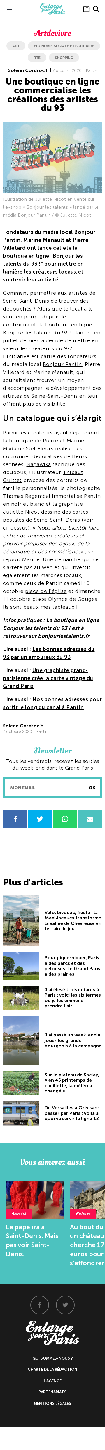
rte (37, 57)
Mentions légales (52, 1403)
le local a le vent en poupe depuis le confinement (48, 317)
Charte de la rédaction (52, 1369)
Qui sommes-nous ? (52, 1358)
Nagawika (39, 464)
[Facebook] (39, 1305)
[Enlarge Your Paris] (52, 13)
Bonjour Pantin (62, 364)
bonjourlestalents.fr (63, 636)
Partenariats (52, 1392)
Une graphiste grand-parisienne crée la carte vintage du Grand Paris (48, 678)
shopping (64, 57)
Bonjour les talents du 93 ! (37, 332)
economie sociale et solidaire (64, 45)
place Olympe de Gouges (64, 599)
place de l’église (46, 591)
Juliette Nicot (21, 512)
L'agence (53, 1381)
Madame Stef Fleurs (28, 448)
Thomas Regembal (26, 496)
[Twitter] (65, 1305)
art (16, 45)
